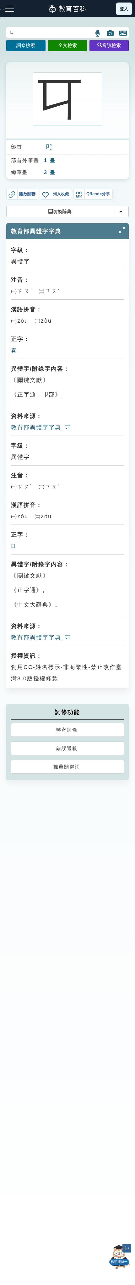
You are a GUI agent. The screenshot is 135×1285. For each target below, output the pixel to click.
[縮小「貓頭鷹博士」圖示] (126, 1248)
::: (2, 19)
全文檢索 (67, 45)
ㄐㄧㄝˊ (51, 147)
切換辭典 (62, 211)
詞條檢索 (25, 45)
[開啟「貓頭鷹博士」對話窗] (119, 1257)
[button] (98, 33)
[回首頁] (67, 9)
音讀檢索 (111, 45)
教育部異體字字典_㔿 (41, 427)
